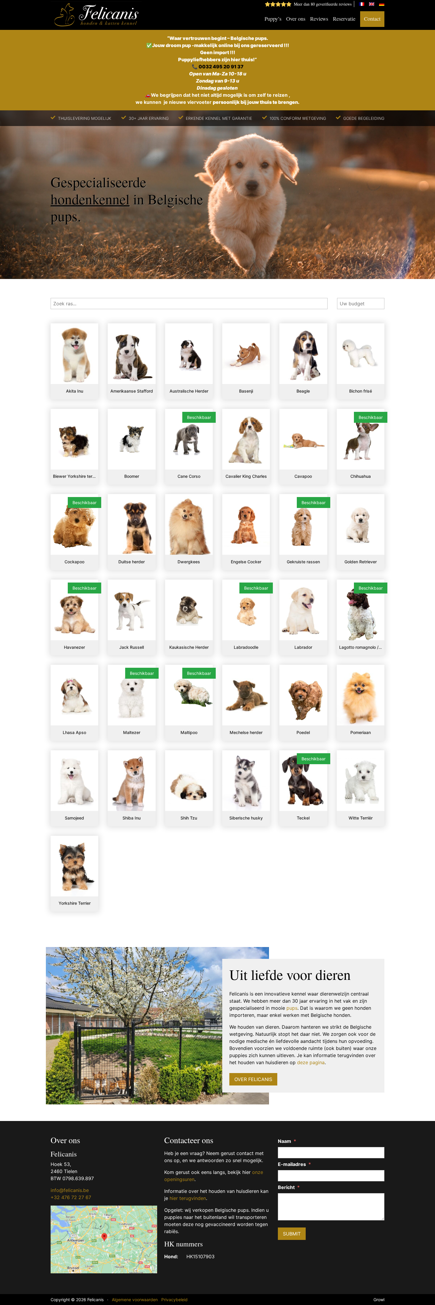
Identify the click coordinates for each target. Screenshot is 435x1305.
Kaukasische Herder (189, 647)
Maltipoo (189, 732)
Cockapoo (74, 561)
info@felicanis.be (70, 1190)
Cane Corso (189, 476)
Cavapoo (303, 476)
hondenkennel (90, 198)
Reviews (319, 18)
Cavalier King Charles (246, 476)
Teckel (303, 817)
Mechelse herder (246, 732)
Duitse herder (131, 561)
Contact (372, 18)
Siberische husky (246, 817)
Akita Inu (74, 390)
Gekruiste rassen (303, 561)
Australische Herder (189, 390)
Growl (378, 1299)
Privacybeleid (174, 1299)
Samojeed (74, 817)
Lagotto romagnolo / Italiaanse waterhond (360, 647)
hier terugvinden (188, 1198)
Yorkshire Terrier (75, 903)
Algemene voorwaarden (135, 1299)
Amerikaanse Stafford (131, 390)
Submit (292, 1234)
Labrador (303, 647)
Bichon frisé (360, 390)
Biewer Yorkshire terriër (74, 476)
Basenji (246, 390)
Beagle (303, 390)
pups (291, 1008)
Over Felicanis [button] (253, 1079)
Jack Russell (131, 647)
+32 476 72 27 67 (71, 1197)
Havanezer (74, 647)
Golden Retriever (360, 561)
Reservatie (344, 18)
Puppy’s (273, 18)
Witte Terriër (361, 817)
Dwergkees (189, 561)
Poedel (303, 732)
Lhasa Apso (74, 732)
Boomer (131, 476)
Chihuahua (360, 476)
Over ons (295, 18)
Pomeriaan (360, 732)
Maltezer (131, 732)
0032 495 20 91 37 (221, 67)
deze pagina (311, 1062)
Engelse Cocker (246, 561)
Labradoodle (246, 647)
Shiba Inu (132, 817)
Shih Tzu (189, 817)
